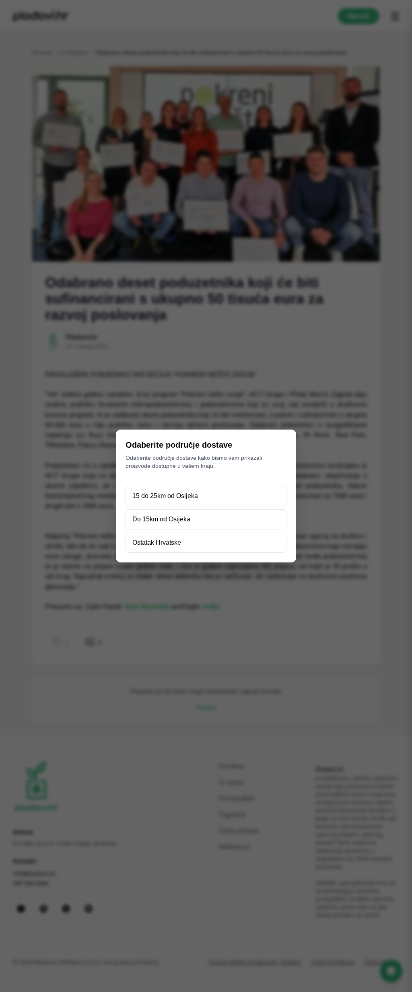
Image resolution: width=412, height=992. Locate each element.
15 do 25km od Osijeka (165, 495)
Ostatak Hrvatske (156, 542)
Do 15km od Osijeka (161, 519)
